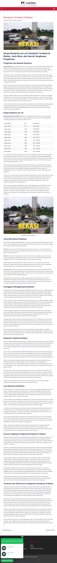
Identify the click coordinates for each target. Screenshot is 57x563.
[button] (2, 9)
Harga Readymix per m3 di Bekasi (12, 116)
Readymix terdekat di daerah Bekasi (25, 351)
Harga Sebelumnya (7, 530)
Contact (32, 546)
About (31, 545)
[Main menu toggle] (54, 8)
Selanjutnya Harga (50, 530)
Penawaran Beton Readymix (36, 548)
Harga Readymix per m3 (9, 66)
